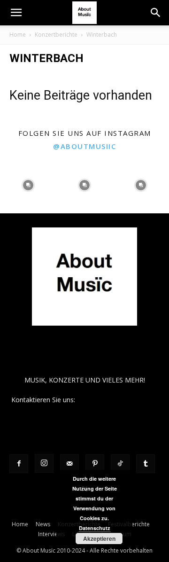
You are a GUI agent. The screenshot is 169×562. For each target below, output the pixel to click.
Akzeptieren (99, 538)
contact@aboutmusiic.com (117, 399)
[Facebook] (18, 463)
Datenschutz (94, 527)
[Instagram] (44, 463)
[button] (16, 12)
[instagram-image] (28, 185)
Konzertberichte (56, 35)
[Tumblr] (145, 463)
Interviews (51, 534)
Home (17, 35)
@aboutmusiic (84, 146)
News (43, 524)
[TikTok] (120, 463)
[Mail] (69, 463)
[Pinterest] (94, 463)
